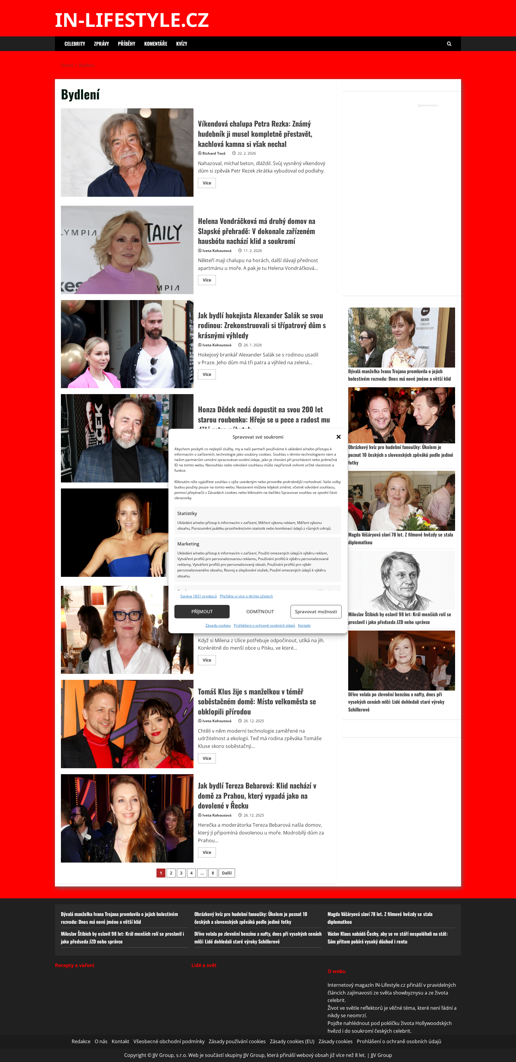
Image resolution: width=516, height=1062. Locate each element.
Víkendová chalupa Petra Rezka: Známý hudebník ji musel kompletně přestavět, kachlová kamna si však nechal (127, 152)
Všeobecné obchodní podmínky (169, 1041)
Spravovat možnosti (316, 611)
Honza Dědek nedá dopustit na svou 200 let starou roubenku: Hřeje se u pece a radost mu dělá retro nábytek (127, 438)
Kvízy (181, 43)
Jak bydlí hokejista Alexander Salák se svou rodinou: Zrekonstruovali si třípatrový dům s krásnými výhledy (127, 344)
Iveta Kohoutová (216, 250)
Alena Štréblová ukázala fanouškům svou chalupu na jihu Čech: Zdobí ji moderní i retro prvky (127, 630)
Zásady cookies (218, 625)
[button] (339, 437)
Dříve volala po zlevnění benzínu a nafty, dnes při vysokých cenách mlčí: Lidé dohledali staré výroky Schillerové (396, 702)
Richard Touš (213, 153)
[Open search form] (449, 44)
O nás (101, 1041)
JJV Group (381, 1055)
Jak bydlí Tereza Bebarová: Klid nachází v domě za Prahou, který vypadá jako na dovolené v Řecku (127, 818)
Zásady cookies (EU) (292, 1041)
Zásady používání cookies (237, 1041)
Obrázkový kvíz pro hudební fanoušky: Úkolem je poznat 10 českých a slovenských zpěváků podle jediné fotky (400, 454)
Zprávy (101, 43)
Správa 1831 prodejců (198, 596)
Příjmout (202, 611)
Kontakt (304, 625)
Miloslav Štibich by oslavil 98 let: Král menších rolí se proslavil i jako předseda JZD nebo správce (399, 618)
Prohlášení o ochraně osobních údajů (264, 625)
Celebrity (74, 43)
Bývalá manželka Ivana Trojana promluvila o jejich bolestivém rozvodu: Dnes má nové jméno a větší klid (399, 375)
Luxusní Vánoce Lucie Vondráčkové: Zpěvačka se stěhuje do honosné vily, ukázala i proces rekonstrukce (127, 532)
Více (209, 184)
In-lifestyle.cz (132, 19)
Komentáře (155, 43)
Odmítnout (260, 611)
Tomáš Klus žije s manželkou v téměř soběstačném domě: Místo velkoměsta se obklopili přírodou (127, 724)
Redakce (81, 1041)
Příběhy (126, 43)
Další (227, 873)
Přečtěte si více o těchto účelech (246, 596)
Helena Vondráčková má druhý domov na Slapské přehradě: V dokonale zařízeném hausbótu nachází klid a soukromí (127, 250)
